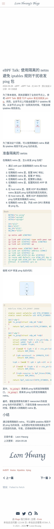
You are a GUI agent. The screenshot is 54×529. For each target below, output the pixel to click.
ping (29, 470)
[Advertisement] (27, 35)
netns (13, 470)
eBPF (17, 86)
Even (39, 519)
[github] (30, 514)
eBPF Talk (26, 86)
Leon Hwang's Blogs (27, 3)
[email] (18, 513)
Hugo (17, 519)
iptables (21, 470)
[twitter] (24, 514)
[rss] (36, 514)
